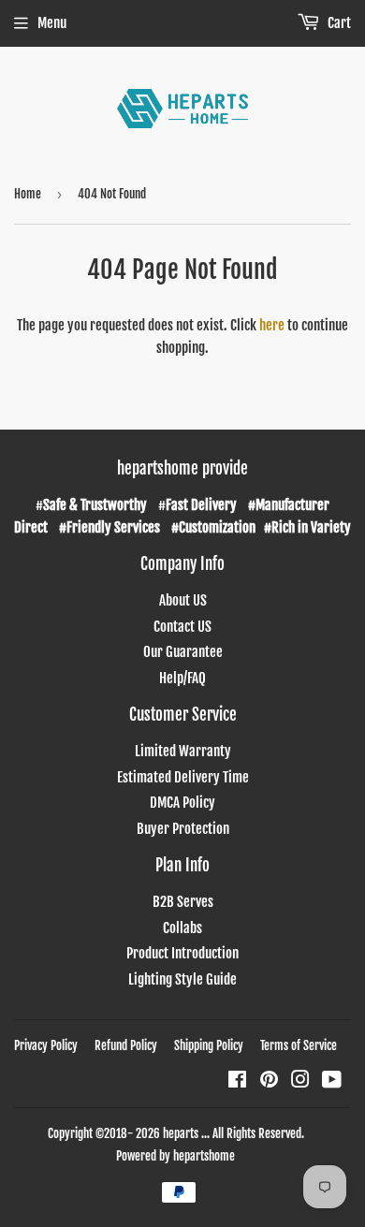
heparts (180, 1133)
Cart (338, 23)
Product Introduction (182, 953)
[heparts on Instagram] (300, 1081)
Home (27, 193)
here (272, 325)
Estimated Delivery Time (183, 777)
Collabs (182, 928)
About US (183, 600)
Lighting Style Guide (182, 979)
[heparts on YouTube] (332, 1081)
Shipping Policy (208, 1045)
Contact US (182, 626)
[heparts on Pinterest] (269, 1081)
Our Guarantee (183, 652)
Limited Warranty (183, 751)
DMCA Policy (182, 802)
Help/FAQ (182, 678)
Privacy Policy (46, 1045)
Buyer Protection (183, 829)
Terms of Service (298, 1045)
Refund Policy (126, 1045)
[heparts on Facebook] (237, 1081)
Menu (51, 23)
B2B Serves (183, 902)
